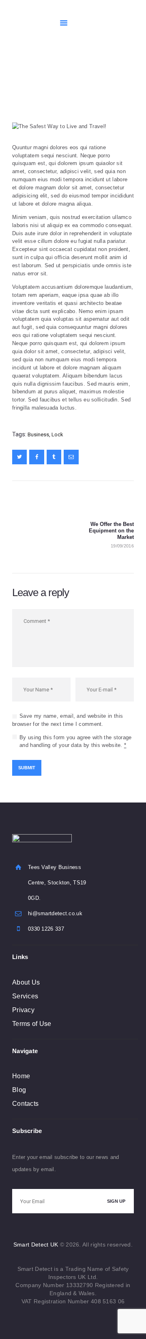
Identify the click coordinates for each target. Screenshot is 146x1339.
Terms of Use (32, 1023)
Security (93, 85)
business (38, 434)
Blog (19, 1089)
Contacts (25, 1103)
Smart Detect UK (35, 1244)
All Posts (67, 85)
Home (43, 85)
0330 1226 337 (46, 929)
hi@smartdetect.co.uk (55, 913)
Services (25, 996)
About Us (26, 982)
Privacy (23, 1009)
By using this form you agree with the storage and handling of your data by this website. (75, 741)
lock (57, 434)
